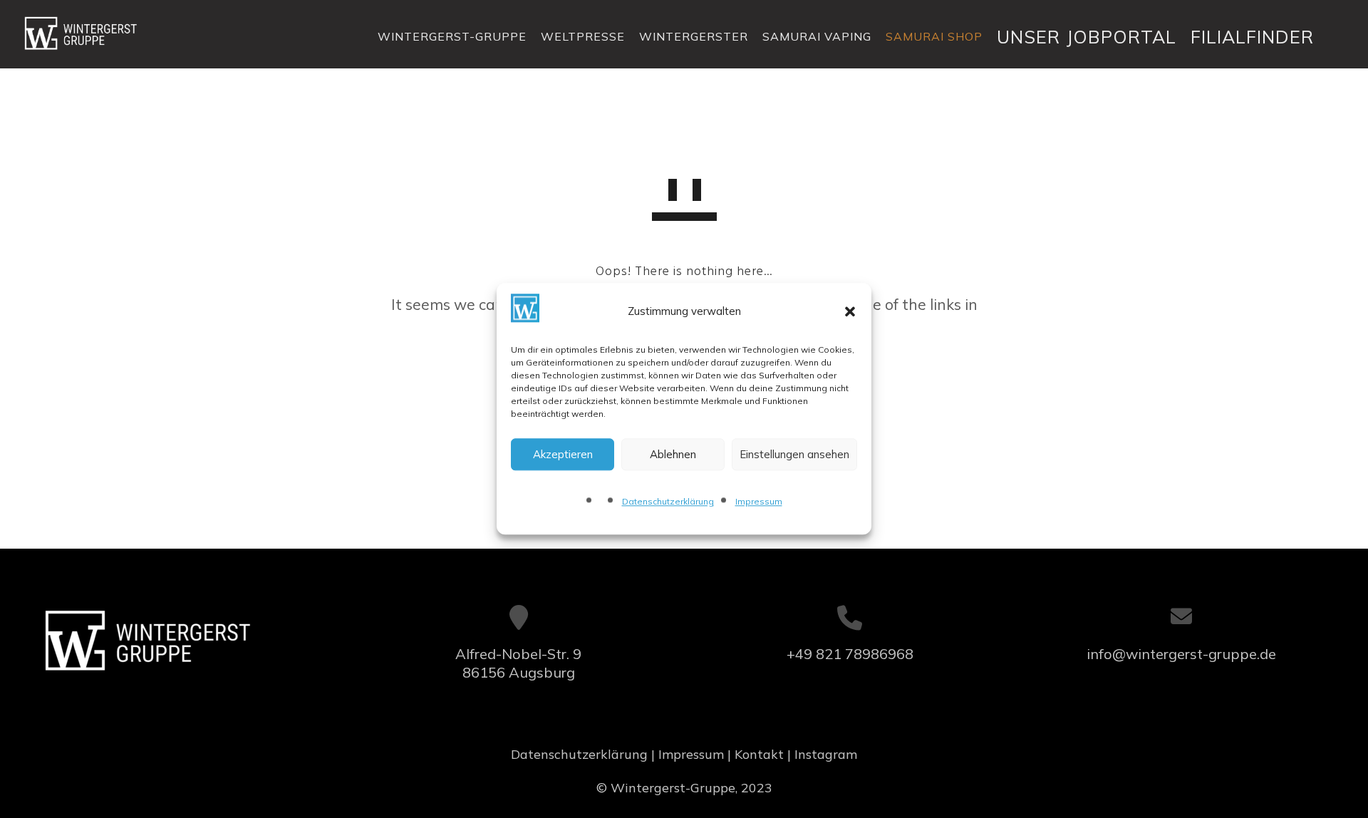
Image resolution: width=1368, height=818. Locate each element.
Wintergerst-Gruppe (452, 36)
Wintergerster (693, 36)
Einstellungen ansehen (794, 454)
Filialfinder (1252, 37)
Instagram (825, 754)
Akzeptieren (563, 454)
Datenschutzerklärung (668, 502)
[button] (850, 311)
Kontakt (759, 754)
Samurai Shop (934, 36)
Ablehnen (673, 454)
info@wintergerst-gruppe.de (1181, 654)
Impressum (758, 502)
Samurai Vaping (816, 36)
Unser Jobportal (1086, 37)
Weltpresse (583, 36)
